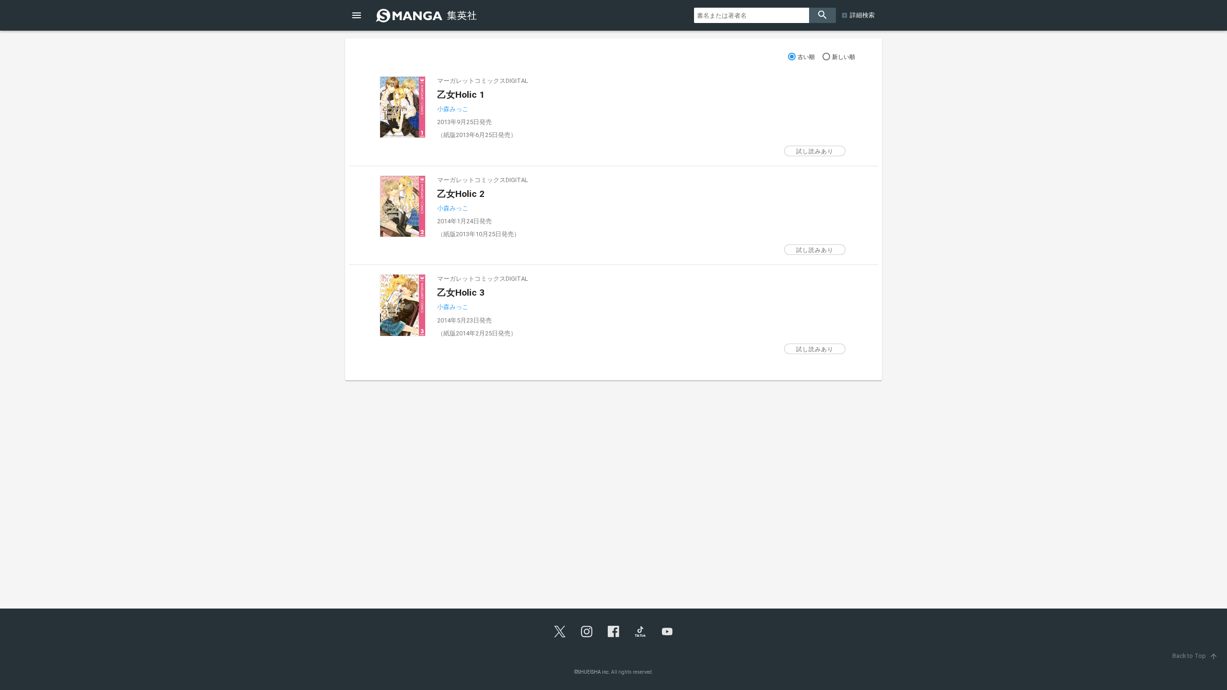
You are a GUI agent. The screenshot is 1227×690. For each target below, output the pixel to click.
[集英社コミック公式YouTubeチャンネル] (667, 631)
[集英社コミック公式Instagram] (586, 631)
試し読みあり (814, 151)
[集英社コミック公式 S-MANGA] (427, 15)
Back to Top (1195, 655)
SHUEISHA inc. (594, 672)
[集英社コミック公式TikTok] (640, 631)
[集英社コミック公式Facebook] (613, 631)
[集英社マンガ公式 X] (559, 631)
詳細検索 (862, 15)
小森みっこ (452, 109)
